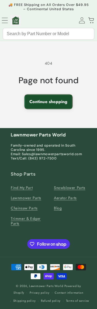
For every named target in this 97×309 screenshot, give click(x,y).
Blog (58, 208)
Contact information (69, 292)
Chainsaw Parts (24, 208)
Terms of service (77, 301)
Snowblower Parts (69, 187)
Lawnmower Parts (26, 198)
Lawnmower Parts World (46, 286)
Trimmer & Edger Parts (26, 221)
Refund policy (51, 301)
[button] (5, 20)
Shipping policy (24, 301)
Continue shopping (48, 102)
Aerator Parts (65, 198)
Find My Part (22, 187)
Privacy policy (40, 292)
